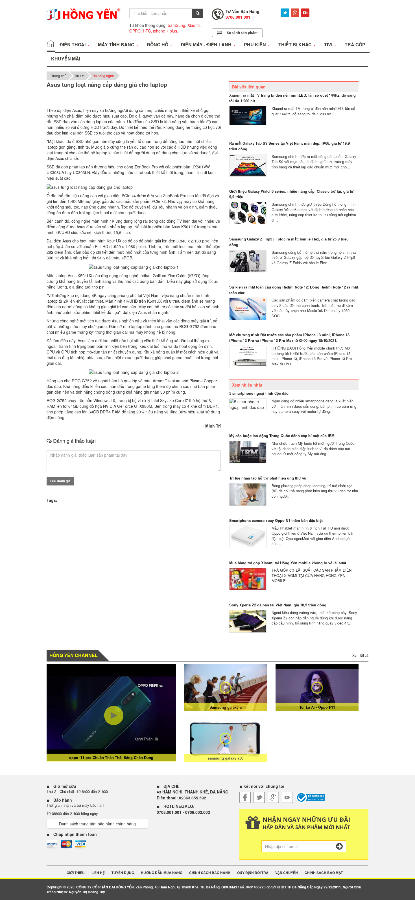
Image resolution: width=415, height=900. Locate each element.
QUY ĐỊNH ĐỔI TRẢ (252, 872)
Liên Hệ (98, 872)
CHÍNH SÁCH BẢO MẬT (324, 872)
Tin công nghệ (103, 75)
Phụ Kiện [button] (255, 44)
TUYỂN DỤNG (123, 872)
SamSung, (177, 25)
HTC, (147, 31)
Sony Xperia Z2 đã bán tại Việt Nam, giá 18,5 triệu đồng (277, 605)
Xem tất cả (360, 655)
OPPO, (135, 31)
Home (51, 45)
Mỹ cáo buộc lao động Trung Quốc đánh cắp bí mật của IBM (282, 435)
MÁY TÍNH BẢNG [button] (117, 44)
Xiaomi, (194, 25)
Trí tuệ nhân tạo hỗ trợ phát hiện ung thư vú (267, 478)
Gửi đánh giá (60, 480)
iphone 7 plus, (165, 31)
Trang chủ (59, 75)
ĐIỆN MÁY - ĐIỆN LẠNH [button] (207, 44)
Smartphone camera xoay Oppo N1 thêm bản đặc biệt (276, 520)
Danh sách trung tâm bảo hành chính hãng (97, 824)
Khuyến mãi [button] (65, 58)
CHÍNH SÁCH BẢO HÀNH (209, 872)
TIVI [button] (328, 44)
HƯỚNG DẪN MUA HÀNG (161, 872)
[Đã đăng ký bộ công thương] (311, 797)
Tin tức (79, 75)
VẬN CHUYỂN (286, 872)
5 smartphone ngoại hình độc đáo (259, 393)
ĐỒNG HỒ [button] (158, 44)
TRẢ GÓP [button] (355, 44)
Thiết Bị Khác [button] (295, 44)
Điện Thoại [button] (73, 44)
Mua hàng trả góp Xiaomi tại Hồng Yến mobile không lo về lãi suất (287, 562)
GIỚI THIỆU (76, 872)
